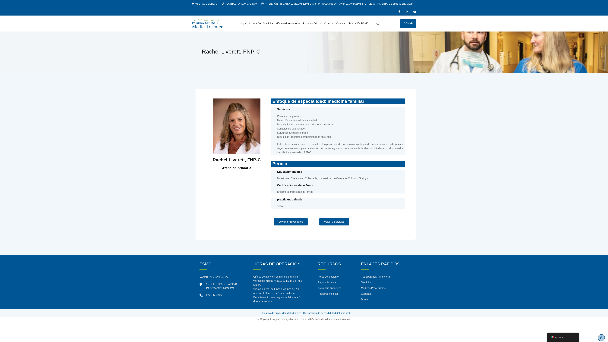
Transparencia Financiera (375, 276)
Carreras (329, 23)
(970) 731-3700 (249, 3)
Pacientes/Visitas (312, 23)
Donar (364, 299)
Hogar (243, 23)
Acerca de (255, 23)
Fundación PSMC (358, 23)
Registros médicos (328, 293)
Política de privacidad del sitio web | (282, 313)
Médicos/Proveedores (288, 23)
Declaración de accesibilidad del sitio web (327, 313)
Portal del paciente (328, 276)
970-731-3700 (214, 294)
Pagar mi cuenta (327, 282)
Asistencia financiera (329, 288)
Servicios (268, 23)
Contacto (341, 23)
